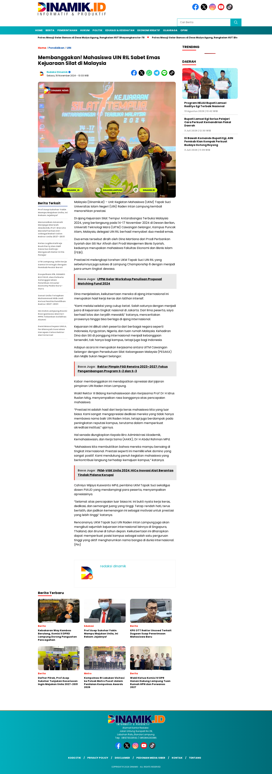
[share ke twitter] (142, 75)
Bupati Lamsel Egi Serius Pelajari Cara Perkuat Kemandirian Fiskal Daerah (207, 122)
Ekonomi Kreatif (148, 30)
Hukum (85, 30)
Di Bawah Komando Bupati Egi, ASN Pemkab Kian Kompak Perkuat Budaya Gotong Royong (208, 141)
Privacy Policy (97, 758)
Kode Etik (74, 758)
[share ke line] (165, 75)
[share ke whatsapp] (150, 75)
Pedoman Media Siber (150, 758)
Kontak (177, 758)
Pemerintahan (67, 30)
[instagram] (213, 9)
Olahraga (170, 30)
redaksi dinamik (57, 72)
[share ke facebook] (135, 75)
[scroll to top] (261, 768)
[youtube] (222, 9)
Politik (97, 30)
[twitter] (205, 9)
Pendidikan (56, 48)
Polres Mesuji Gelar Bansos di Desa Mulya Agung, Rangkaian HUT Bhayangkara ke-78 (69, 37)
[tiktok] (230, 9)
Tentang (195, 758)
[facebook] (196, 9)
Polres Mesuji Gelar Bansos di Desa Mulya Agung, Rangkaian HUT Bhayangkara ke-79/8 (185, 37)
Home (39, 30)
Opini (183, 30)
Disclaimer (122, 758)
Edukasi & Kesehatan (119, 30)
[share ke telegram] (157, 75)
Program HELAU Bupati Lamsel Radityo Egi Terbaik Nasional (205, 104)
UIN (69, 48)
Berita (50, 30)
